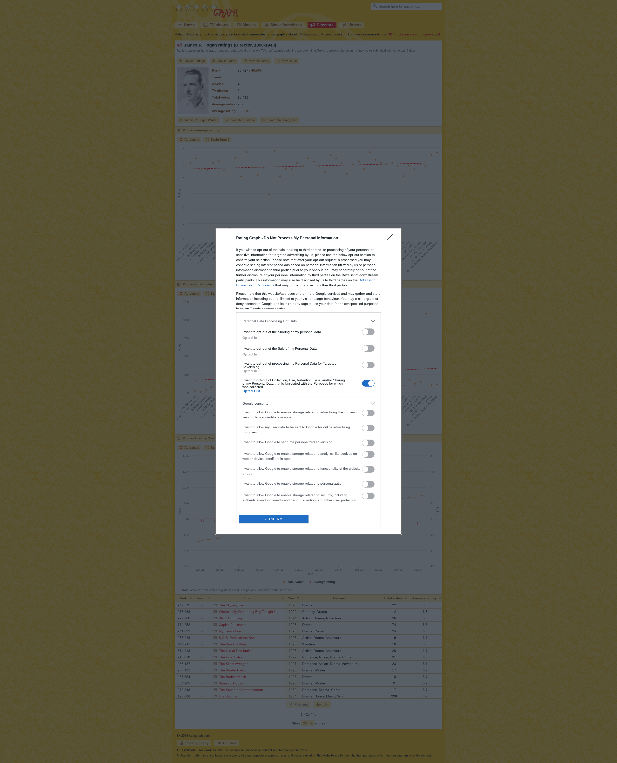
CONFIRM (274, 519)
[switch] (368, 331)
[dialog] (308, 381)
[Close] (391, 238)
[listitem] (308, 321)
